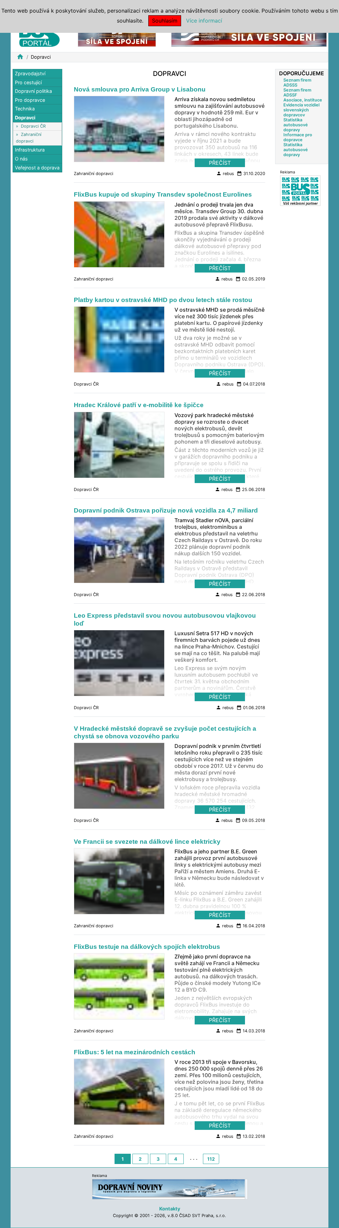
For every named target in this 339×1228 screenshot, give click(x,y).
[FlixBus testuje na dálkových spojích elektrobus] (119, 988)
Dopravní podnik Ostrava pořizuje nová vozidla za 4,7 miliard (166, 510)
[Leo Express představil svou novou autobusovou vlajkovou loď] (119, 664)
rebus (225, 173)
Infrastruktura (30, 150)
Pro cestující (28, 82)
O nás (21, 158)
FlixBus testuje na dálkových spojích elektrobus (147, 946)
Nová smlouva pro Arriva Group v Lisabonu (140, 89)
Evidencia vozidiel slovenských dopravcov (301, 109)
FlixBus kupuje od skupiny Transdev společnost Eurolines (163, 194)
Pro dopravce (30, 100)
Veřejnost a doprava (37, 167)
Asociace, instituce (302, 99)
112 (211, 1159)
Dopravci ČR (33, 126)
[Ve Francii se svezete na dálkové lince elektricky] (119, 883)
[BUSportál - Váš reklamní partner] (300, 190)
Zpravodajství (30, 73)
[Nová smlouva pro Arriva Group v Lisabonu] (119, 131)
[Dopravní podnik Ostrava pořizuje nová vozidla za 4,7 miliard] (119, 552)
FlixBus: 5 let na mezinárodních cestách (134, 1052)
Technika (25, 108)
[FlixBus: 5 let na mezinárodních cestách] (119, 1093)
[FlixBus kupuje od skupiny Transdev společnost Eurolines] (119, 236)
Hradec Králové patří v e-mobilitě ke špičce (139, 404)
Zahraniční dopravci (93, 173)
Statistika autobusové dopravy (295, 124)
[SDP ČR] (117, 35)
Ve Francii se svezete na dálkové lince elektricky (147, 841)
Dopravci (25, 117)
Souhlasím (164, 20)
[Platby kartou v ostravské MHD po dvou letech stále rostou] (119, 341)
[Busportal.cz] (39, 34)
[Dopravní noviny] (170, 1188)
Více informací (204, 20)
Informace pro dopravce (297, 137)
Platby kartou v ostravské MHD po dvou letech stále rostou (163, 299)
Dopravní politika (33, 91)
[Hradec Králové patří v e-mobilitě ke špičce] (119, 446)
